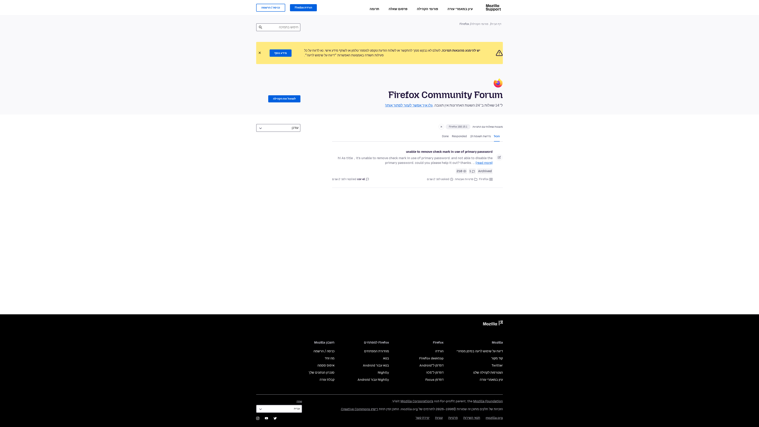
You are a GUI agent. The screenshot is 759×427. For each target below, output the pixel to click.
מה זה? (329, 358)
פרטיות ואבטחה (464, 179)
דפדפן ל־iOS (435, 372)
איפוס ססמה (325, 365)
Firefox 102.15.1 (458, 126)
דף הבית (496, 24)
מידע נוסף (280, 53)
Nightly (383, 372)
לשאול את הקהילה (284, 98)
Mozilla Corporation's (416, 401)
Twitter (497, 365)
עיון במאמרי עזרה (460, 9)
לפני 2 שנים (339, 179)
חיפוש (260, 27)
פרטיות (453, 418)
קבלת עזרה (327, 380)
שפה (299, 401)
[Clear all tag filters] (441, 126)
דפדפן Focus (434, 380)
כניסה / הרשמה (270, 7)
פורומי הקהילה (427, 9)
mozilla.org (494, 418)
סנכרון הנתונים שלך (321, 372)
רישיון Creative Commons (359, 409)
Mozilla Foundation (488, 401)
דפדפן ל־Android (431, 365)
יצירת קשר (422, 418)
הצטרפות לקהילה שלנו (488, 372)
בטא (386, 358)
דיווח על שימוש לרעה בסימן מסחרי (480, 351)
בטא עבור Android (376, 365)
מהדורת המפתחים (376, 351)
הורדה (439, 351)
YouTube (266, 418)
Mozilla (493, 324)
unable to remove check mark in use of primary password (449, 152)
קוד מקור (497, 358)
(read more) (484, 163)
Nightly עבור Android (373, 380)
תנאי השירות (471, 418)
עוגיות (439, 418)
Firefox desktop (431, 358)
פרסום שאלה (398, 9)
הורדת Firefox (303, 7)
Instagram (257, 418)
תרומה (374, 9)
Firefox (484, 179)
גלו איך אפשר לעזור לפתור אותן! (409, 105)
